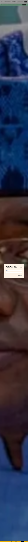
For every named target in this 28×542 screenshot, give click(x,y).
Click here (16, 541)
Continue (22, 541)
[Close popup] (22, 265)
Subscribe (20, 275)
